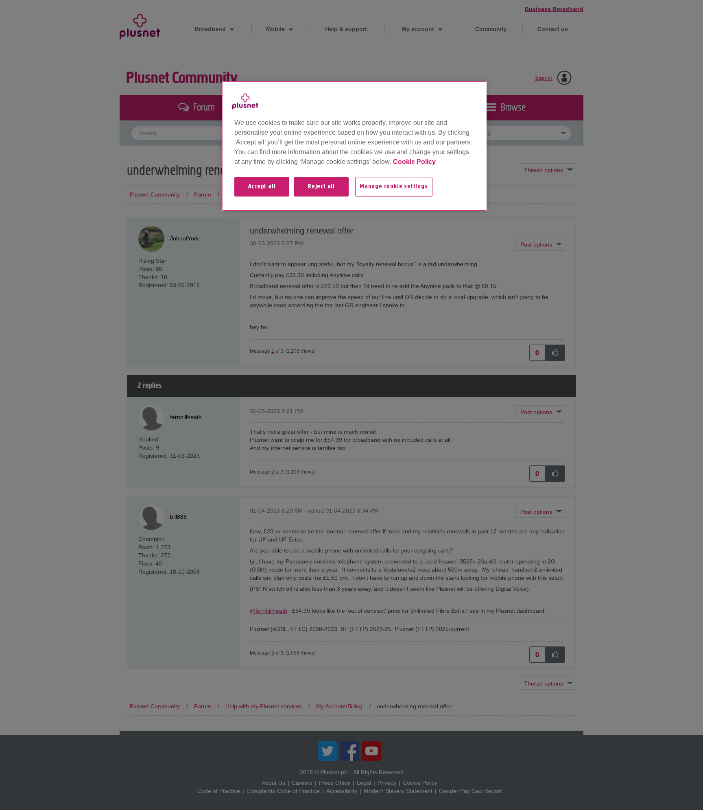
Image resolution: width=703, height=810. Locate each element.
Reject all (321, 186)
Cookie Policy (414, 161)
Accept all (262, 186)
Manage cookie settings (394, 186)
